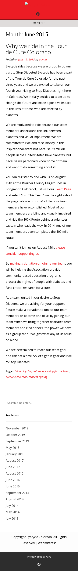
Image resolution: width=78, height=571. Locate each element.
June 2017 (13, 467)
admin (43, 59)
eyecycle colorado (16, 377)
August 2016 (14, 473)
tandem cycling (38, 377)
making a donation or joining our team (37, 263)
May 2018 (12, 448)
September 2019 (17, 441)
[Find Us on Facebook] (37, 14)
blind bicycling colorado (29, 371)
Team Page (63, 189)
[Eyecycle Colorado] (39, 5)
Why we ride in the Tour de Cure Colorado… (36, 49)
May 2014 (12, 512)
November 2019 (17, 428)
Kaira (48, 556)
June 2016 (13, 480)
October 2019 (15, 435)
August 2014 (14, 499)
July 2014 (12, 506)
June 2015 (13, 486)
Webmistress (47, 543)
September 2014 (17, 493)
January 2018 (15, 454)
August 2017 (14, 460)
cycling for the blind (57, 371)
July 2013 (12, 518)
